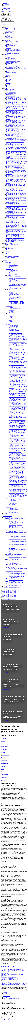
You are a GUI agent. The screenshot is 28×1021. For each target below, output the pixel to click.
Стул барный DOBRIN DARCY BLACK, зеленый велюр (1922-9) (16, 100)
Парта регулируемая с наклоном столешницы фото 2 (17, 574)
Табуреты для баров (11, 92)
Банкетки (8, 86)
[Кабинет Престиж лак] (9, 979)
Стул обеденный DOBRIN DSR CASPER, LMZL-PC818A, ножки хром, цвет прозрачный (16, 173)
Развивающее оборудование (13, 66)
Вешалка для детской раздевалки (14, 564)
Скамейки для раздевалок (12, 53)
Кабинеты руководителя (12, 28)
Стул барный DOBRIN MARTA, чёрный (16, 197)
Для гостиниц (8, 243)
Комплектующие (10, 39)
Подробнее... (6, 612)
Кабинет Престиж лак (11, 581)
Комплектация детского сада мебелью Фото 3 (16, 525)
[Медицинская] (4, 760)
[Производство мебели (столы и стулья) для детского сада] (14, 982)
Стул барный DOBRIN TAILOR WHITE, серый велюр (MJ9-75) (16, 201)
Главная (5, 1)
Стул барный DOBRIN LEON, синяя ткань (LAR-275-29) (18, 340)
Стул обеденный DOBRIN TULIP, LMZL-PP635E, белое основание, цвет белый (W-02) (16, 148)
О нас (4, 5)
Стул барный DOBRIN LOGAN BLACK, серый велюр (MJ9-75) (16, 191)
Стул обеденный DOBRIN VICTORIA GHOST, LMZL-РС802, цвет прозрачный (16, 169)
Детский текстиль (10, 257)
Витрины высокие (13, 563)
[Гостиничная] (4, 771)
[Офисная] (3, 738)
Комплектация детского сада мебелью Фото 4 (16, 528)
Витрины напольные (14, 562)
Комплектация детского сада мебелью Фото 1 (16, 520)
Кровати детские (10, 58)
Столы (8, 55)
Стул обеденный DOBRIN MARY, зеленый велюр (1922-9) (14, 127)
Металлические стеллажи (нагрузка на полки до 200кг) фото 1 (18, 569)
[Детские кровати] (8, 977)
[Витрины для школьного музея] (12, 969)
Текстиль (7, 252)
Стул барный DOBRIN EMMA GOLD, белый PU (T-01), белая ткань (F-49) (15, 109)
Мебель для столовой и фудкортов (14, 49)
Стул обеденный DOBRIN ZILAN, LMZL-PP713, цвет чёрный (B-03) (16, 159)
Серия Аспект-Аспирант (12, 244)
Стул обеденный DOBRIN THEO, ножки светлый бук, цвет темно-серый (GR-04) (16, 140)
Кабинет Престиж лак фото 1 (16, 582)
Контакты (5, 9)
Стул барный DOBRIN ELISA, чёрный (15, 125)
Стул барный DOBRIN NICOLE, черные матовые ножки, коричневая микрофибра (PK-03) (16, 106)
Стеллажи (8, 74)
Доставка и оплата (7, 4)
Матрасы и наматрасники (12, 256)
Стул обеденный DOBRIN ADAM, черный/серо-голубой (14, 137)
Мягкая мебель (10, 31)
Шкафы (8, 71)
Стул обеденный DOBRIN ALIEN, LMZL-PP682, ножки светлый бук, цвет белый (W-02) (16, 156)
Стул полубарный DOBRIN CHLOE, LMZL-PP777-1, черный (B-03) (15, 235)
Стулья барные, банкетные (12, 97)
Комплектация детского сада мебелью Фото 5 (16, 530)
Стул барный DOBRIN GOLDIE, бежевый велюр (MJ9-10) (17, 451)
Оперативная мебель (11, 29)
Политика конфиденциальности (11, 587)
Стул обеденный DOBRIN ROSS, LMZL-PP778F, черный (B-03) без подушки (16, 164)
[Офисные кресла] (5, 743)
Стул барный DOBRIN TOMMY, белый (16, 98)
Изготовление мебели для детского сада (16, 532)
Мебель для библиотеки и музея (14, 50)
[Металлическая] (5, 755)
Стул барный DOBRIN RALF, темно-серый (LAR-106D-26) (15, 218)
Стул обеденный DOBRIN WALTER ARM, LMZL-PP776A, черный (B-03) (16, 162)
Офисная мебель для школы (13, 51)
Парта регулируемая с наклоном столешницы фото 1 (17, 577)
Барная (6, 88)
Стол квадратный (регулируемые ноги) (16, 68)
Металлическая (8, 70)
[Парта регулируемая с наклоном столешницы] (14, 975)
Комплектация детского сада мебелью (15, 518)
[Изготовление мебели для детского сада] (14, 983)
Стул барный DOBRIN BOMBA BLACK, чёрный (17, 358)
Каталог (5, 3)
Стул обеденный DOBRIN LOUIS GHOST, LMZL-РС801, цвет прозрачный (16, 167)
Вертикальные (9, 249)
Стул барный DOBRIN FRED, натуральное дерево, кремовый (14, 123)
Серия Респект (9, 245)
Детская (7, 54)
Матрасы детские (10, 64)
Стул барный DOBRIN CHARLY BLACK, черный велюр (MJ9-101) (16, 206)
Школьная (7, 40)
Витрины (11, 560)
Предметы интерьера (11, 94)
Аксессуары (9, 32)
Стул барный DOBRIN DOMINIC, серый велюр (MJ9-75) (17, 456)
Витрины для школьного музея (13, 559)
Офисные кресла (10, 35)
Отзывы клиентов (7, 6)
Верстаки (8, 76)
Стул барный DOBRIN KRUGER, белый (16, 193)
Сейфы (8, 75)
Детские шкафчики (11, 59)
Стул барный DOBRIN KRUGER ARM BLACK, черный (17, 446)
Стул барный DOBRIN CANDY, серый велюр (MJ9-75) (17, 438)
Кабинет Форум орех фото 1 (16, 580)
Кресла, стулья (8, 33)
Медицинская (8, 77)
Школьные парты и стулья (12, 41)
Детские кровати (10, 583)
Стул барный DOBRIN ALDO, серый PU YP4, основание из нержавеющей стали (16, 232)
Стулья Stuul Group (11, 90)
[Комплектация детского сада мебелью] (13, 984)
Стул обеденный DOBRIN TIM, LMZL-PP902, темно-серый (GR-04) (16, 180)
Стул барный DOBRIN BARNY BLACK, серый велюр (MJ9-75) (16, 213)
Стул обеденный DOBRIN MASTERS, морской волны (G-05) (15, 135)
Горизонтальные (10, 248)
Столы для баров (10, 96)
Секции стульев (10, 37)
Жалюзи (7, 247)
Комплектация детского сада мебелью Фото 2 (16, 523)
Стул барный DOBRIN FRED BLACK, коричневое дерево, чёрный (15, 121)
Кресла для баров (10, 89)
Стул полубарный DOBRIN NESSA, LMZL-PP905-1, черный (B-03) (15, 241)
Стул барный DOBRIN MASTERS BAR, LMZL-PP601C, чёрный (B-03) (16, 223)
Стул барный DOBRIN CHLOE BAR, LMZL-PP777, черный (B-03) (15, 229)
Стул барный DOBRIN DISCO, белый (15, 116)
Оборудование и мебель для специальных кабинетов (16, 282)
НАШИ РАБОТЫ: (8, 966)
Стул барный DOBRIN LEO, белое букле (16, 208)
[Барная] (3, 766)
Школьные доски (10, 45)
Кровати (8, 83)
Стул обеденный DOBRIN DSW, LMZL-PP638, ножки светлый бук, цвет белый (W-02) (16, 152)
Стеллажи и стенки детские (13, 61)
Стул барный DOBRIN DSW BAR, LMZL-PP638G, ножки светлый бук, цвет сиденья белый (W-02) (16, 226)
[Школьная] (4, 749)
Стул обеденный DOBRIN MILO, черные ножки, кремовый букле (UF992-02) (16, 132)
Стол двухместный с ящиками (13, 67)
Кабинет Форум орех (11, 578)
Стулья (8, 36)
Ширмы (8, 80)
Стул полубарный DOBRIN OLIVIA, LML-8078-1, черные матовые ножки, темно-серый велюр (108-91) (15, 238)
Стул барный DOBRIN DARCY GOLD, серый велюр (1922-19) (16, 215)
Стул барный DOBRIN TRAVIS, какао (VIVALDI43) (17, 474)
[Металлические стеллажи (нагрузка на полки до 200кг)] (14, 973)
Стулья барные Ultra (11, 93)
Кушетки (8, 79)
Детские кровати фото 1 (15, 585)
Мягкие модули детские (12, 62)
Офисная (7, 27)
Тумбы (8, 84)
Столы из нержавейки (11, 72)
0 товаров (5, 24)
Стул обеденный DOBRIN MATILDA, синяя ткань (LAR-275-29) (15, 130)
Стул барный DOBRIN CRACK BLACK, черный (17, 431)
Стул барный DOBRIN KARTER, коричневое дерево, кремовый (14, 112)
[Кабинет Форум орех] (9, 978)
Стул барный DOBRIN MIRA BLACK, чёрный (16, 436)
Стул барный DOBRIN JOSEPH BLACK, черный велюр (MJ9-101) (16, 210)
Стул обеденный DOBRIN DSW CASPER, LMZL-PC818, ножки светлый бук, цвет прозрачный (16, 176)
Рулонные (8, 251)
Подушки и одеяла (10, 253)
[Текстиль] (3, 777)
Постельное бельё (10, 255)
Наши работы (6, 8)
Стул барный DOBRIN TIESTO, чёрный (16, 184)
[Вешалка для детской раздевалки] (12, 970)
